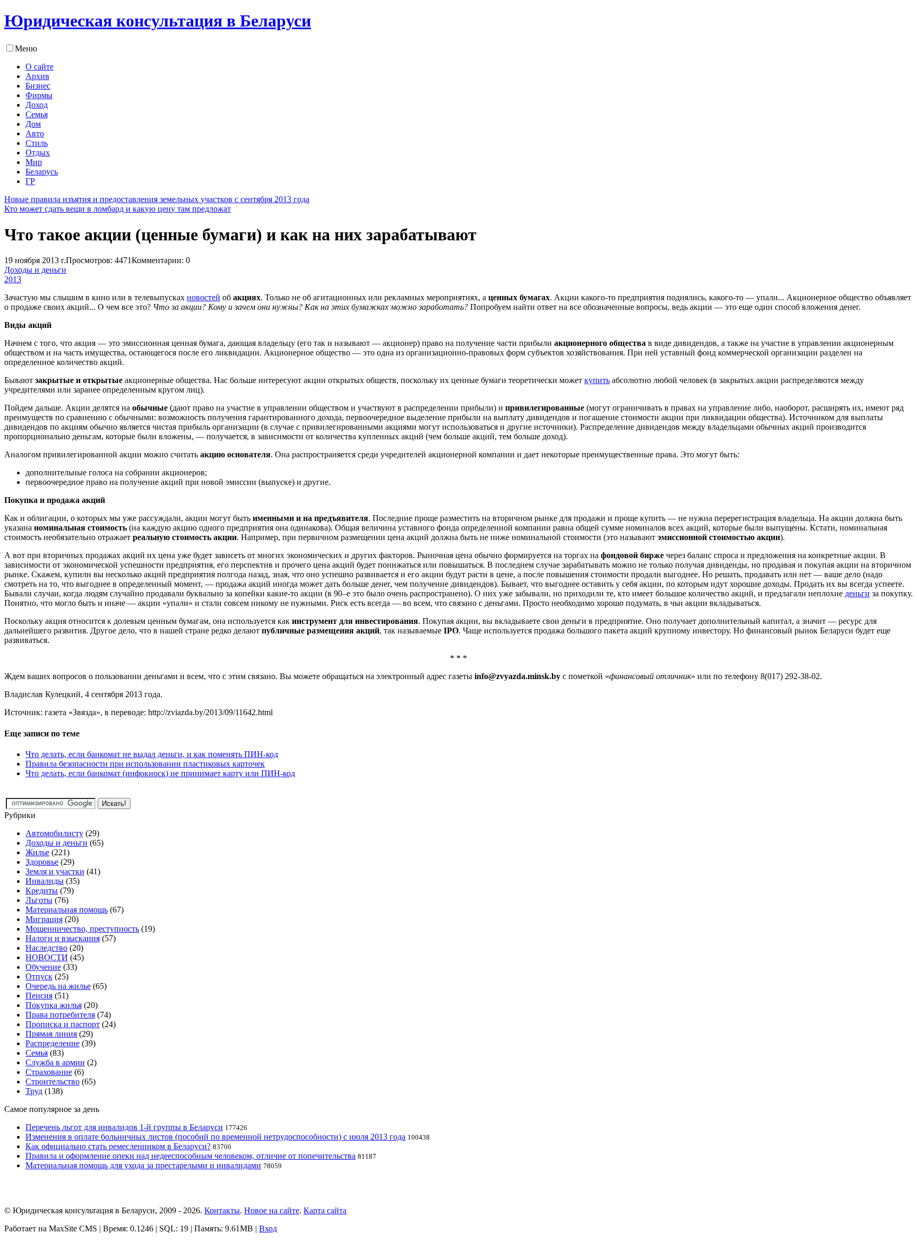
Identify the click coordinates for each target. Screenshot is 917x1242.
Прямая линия (51, 1033)
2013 (12, 279)
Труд (33, 1091)
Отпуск (39, 976)
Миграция (44, 919)
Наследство (46, 947)
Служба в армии (55, 1062)
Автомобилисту (54, 833)
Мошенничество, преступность (82, 928)
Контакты (222, 1210)
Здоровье (41, 861)
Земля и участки (54, 871)
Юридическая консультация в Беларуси (157, 20)
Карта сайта (325, 1210)
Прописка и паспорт (62, 1024)
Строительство (52, 1081)
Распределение (52, 1043)
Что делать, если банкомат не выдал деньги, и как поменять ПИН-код (151, 754)
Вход (268, 1228)
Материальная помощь (66, 909)
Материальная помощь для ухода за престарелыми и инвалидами (143, 1165)
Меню (26, 48)
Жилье (37, 852)
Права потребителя (60, 1014)
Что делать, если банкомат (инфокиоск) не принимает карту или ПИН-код (160, 773)
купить (597, 380)
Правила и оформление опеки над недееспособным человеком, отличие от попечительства (190, 1155)
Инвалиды (44, 880)
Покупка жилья (53, 1005)
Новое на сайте (271, 1210)
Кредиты (41, 890)
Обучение (43, 966)
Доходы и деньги (35, 269)
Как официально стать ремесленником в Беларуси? (118, 1146)
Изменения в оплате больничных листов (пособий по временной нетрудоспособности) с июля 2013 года (215, 1136)
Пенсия (39, 995)
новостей (203, 297)
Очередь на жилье (58, 986)
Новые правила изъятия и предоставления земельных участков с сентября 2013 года (156, 199)
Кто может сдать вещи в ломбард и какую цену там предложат (117, 208)
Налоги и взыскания (62, 938)
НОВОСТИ (46, 957)
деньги (857, 593)
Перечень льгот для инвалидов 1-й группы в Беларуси (124, 1127)
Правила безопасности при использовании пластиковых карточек (145, 763)
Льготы (39, 900)
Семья (36, 1052)
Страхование (48, 1071)
